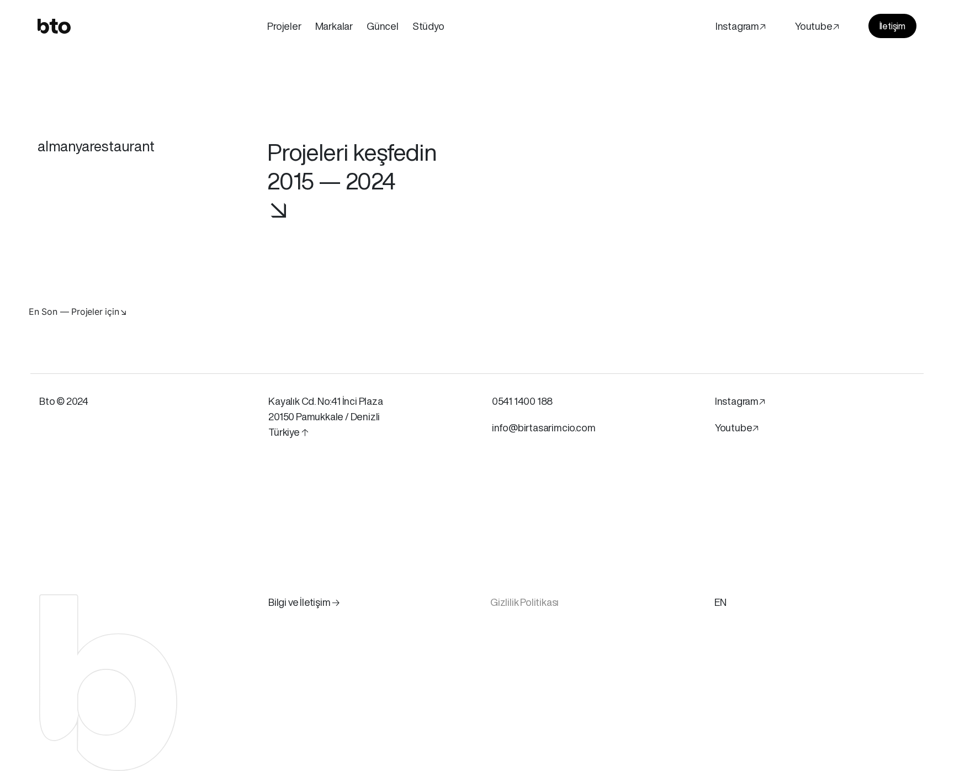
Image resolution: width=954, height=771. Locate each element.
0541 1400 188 (522, 401)
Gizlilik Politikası (524, 602)
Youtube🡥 (817, 26)
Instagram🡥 (741, 26)
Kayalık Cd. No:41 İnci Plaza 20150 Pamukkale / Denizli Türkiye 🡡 (325, 416)
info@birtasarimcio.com (544, 427)
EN (720, 602)
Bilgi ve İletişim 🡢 (304, 602)
